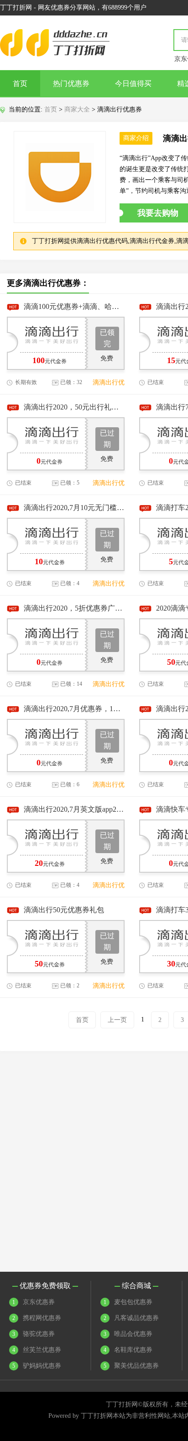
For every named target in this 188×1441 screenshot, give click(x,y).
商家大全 (77, 109)
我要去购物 (157, 212)
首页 (20, 83)
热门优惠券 (71, 83)
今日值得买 (133, 83)
